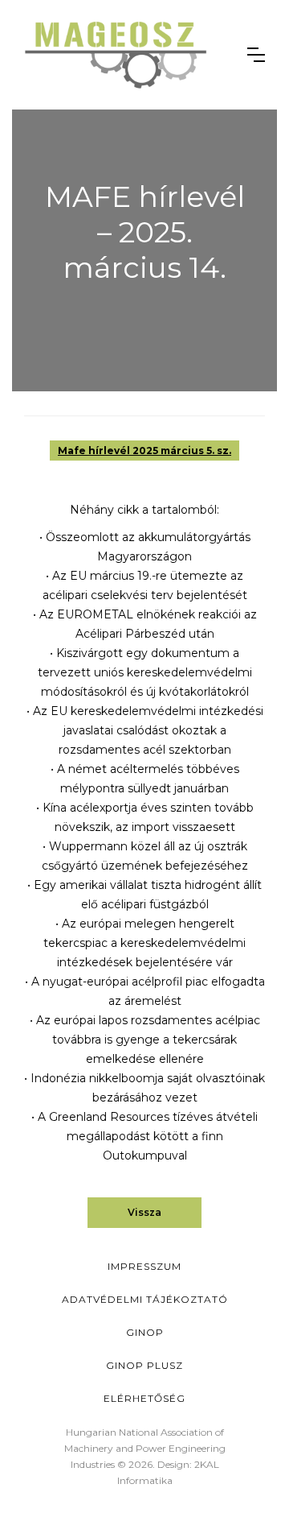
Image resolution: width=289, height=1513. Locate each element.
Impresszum (144, 1266)
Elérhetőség (144, 1398)
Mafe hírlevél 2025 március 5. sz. (144, 450)
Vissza (144, 1212)
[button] (256, 55)
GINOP (145, 1332)
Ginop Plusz (144, 1365)
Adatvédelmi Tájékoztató (145, 1299)
